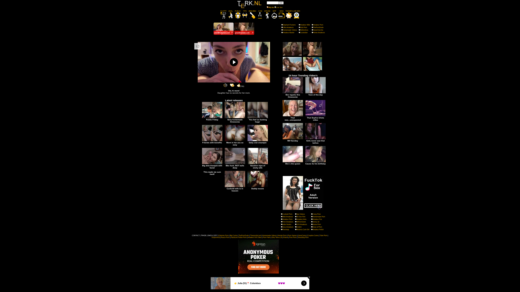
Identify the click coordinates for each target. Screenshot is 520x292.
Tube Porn (323, 235)
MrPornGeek (301, 222)
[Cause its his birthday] (315, 162)
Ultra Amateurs (288, 27)
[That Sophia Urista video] (315, 116)
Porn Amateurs (287, 222)
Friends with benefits (212, 143)
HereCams (302, 235)
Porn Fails (266, 237)
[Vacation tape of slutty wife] (258, 164)
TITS (245, 11)
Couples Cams (312, 235)
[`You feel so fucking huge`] (258, 118)
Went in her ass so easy (234, 144)
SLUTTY (223, 11)
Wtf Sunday (292, 141)
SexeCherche (318, 30)
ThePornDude (318, 27)
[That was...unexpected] (293, 116)
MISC (282, 11)
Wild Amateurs (287, 217)
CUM (260, 11)
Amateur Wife (305, 25)
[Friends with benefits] (212, 141)
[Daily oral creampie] (258, 141)
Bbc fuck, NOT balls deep (235, 167)
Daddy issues (257, 189)
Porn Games (292, 235)
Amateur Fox (317, 219)
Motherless (304, 30)
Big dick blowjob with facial (212, 167)
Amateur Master (288, 33)
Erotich (299, 227)
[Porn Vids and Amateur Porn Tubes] (249, 8)
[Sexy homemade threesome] (235, 118)
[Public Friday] (212, 118)
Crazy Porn (317, 214)
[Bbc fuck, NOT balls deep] (235, 164)
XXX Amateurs (301, 224)
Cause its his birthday (315, 164)
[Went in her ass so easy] (235, 141)
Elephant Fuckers (289, 25)
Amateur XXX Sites (255, 237)
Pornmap (285, 229)
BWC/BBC (252, 11)
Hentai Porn (282, 235)
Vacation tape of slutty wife (257, 167)
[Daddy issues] (258, 187)
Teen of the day (315, 95)
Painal (285, 237)
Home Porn (317, 224)
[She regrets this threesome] (293, 93)
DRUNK (267, 11)
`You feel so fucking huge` (257, 121)
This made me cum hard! (212, 173)
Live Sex (279, 7)
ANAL (230, 11)
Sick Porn (303, 27)
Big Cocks (233, 235)
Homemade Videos (290, 30)
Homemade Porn (319, 217)
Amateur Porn (318, 25)
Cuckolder (304, 33)
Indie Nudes (286, 224)
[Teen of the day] (315, 93)
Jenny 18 (316, 222)
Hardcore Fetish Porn (239, 237)
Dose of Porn (317, 227)
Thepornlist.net (255, 235)
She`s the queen (292, 164)
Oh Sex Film (300, 217)
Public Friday (212, 120)
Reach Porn (225, 237)
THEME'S (288, 11)
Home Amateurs (319, 33)
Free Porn (293, 237)
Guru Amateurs (287, 227)
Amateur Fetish (318, 229)
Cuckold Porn (287, 214)
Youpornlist (215, 237)
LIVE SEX (296, 11)
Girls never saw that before (315, 142)
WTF (274, 11)
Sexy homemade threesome (235, 121)
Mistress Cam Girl (302, 229)
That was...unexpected (293, 119)
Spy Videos (300, 214)
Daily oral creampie (257, 143)
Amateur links (301, 219)
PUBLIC (238, 11)
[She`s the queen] (293, 162)
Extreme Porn (224, 235)
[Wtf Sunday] (293, 139)
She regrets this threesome (292, 96)
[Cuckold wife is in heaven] (235, 187)
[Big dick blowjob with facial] (212, 164)
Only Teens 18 (277, 237)
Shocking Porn (303, 237)
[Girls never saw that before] (315, 139)
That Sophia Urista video (315, 119)
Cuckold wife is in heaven (235, 190)
